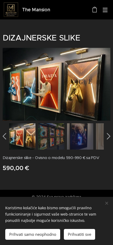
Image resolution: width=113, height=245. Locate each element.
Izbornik (105, 9)
